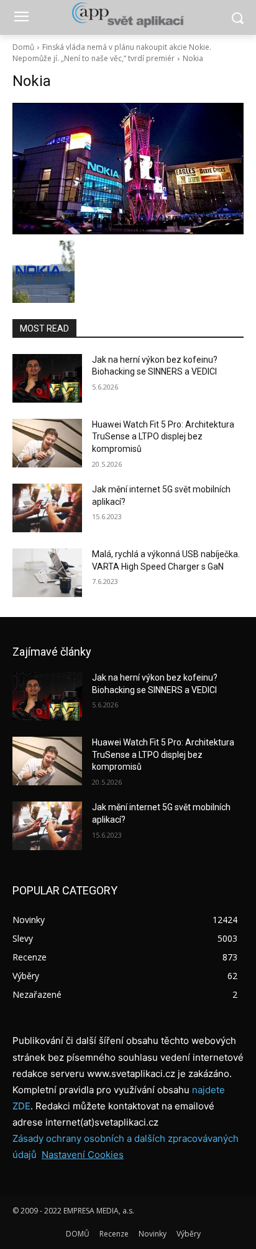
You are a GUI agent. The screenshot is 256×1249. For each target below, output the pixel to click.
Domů (23, 47)
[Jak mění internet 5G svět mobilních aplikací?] (47, 508)
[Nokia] (128, 168)
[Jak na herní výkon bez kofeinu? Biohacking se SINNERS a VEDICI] (47, 378)
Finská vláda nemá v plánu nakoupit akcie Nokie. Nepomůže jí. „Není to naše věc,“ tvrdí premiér (111, 53)
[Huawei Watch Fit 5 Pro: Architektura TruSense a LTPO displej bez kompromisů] (47, 443)
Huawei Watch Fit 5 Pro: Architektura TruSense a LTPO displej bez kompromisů (163, 436)
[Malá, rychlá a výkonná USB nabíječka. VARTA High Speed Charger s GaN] (47, 572)
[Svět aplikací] (127, 14)
